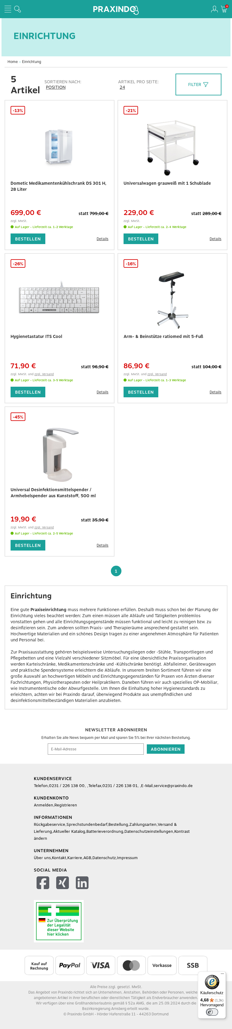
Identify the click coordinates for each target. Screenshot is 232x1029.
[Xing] (63, 884)
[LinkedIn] (83, 884)
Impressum (127, 857)
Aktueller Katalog (69, 831)
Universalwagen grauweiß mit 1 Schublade (167, 183)
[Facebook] (43, 884)
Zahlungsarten (142, 824)
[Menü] (222, 975)
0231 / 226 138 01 (119, 785)
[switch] (212, 1012)
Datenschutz (104, 857)
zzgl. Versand (44, 374)
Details (102, 239)
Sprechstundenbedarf (86, 824)
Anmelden (43, 805)
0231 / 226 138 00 (67, 785)
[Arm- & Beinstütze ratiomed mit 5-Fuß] (172, 300)
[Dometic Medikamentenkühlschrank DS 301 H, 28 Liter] (59, 147)
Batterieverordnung (104, 831)
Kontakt (59, 857)
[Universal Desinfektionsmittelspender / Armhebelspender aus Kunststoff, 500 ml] (59, 453)
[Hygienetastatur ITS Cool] (59, 300)
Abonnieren (166, 749)
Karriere (74, 857)
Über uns (42, 857)
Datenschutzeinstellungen (148, 831)
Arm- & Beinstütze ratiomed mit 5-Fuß (163, 336)
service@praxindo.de (173, 785)
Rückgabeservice (49, 824)
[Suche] (17, 9)
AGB (87, 857)
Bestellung (118, 824)
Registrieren (65, 805)
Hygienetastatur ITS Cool (36, 336)
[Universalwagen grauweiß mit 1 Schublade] (172, 147)
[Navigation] (8, 9)
